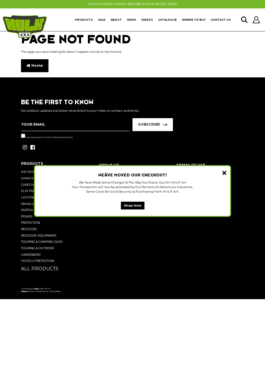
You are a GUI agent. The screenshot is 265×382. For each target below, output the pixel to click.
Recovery (29, 229)
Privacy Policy (67, 137)
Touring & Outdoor (37, 248)
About (116, 19)
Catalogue (167, 19)
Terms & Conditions (51, 137)
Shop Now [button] (133, 205)
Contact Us (221, 19)
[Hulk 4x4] (25, 26)
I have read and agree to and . (49, 137)
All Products (39, 269)
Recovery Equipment (39, 235)
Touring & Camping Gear (41, 241)
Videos (147, 19)
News (131, 19)
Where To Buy (194, 19)
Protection (30, 222)
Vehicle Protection (37, 261)
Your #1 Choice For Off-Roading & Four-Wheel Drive (132, 4)
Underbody (31, 254)
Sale (101, 19)
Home (36, 65)
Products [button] (84, 19)
